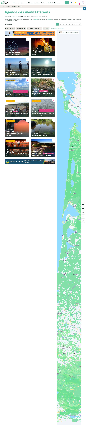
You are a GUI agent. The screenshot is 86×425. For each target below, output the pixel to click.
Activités (37, 2)
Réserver (57, 2)
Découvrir (16, 2)
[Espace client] (71, 2)
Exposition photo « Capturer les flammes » (41, 53)
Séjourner (24, 2)
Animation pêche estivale (40, 135)
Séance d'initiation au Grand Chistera (14, 134)
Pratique (44, 2)
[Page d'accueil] (4, 2)
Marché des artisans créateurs (41, 155)
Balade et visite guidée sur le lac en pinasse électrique (43, 114)
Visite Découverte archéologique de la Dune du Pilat (17, 114)
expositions (36, 19)
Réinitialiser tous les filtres (57, 28)
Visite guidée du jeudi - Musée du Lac (16, 154)
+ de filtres (46, 28)
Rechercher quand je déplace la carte (70, 32)
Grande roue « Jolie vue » (14, 54)
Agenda (30, 2)
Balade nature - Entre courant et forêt (42, 94)
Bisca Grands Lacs (6, 6)
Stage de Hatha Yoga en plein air (42, 74)
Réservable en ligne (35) (33, 28)
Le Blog (50, 2)
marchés (49, 19)
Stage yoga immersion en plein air (16, 74)
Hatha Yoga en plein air (13, 95)
